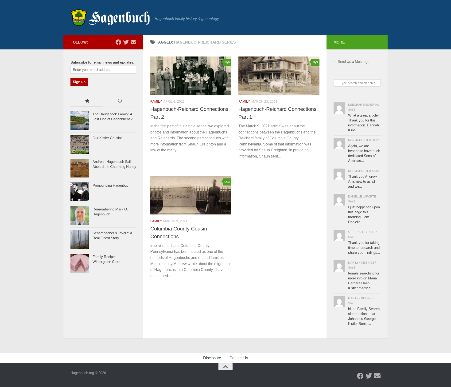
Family (156, 101)
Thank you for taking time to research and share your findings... (364, 247)
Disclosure (212, 358)
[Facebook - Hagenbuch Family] (118, 42)
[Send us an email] (133, 42)
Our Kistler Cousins (108, 138)
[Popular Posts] (86, 101)
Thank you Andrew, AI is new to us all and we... (362, 181)
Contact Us (238, 358)
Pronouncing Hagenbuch (111, 185)
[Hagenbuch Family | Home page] (110, 17)
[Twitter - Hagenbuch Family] (126, 42)
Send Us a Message (353, 62)
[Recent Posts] (119, 101)
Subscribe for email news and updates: (102, 62)
